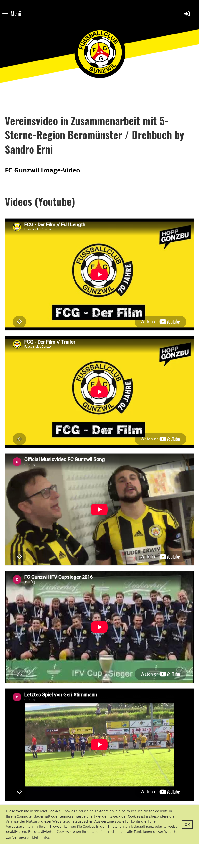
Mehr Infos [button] (41, 837)
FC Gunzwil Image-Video (42, 170)
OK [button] (187, 824)
